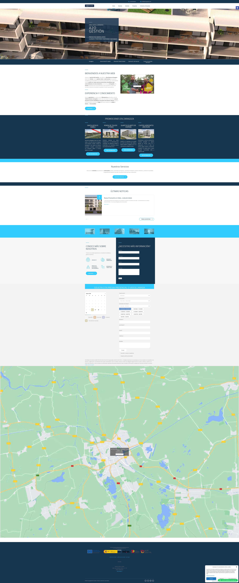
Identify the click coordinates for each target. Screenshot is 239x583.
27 (95, 309)
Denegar (222, 578)
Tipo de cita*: (122, 293)
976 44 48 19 (119, 571)
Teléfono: (121, 336)
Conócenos (89, 108)
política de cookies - (113, 557)
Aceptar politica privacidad (127, 356)
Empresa (120, 6)
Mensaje (120, 268)
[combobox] (134, 295)
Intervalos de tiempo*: (124, 303)
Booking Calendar (89, 314)
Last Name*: (122, 325)
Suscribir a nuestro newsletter (127, 353)
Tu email (120, 256)
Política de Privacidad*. (89, 364)
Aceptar (211, 578)
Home (113, 6)
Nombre (120, 250)
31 (86, 312)
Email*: (120, 330)
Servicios (127, 6)
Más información (93, 153)
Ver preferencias (232, 578)
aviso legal (128, 557)
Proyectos (134, 6)
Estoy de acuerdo (137, 86)
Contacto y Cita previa (145, 6)
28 (98, 309)
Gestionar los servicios (210, 575)
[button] (237, 7)
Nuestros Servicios (119, 177)
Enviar (122, 350)
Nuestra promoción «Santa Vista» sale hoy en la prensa (121, 198)
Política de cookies (137, 84)
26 (92, 309)
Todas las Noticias (145, 219)
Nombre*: (121, 319)
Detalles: (121, 341)
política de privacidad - (121, 557)
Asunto (120, 262)
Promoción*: (122, 298)
